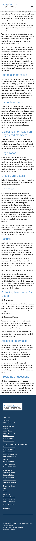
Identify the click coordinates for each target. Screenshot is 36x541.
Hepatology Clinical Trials (10, 454)
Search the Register (8, 504)
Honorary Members (8, 475)
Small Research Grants (9, 456)
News (4, 488)
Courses (5, 459)
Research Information (9, 447)
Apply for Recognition (9, 499)
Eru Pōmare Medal (8, 477)
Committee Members (9, 497)
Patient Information (8, 441)
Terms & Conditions (17, 527)
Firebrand (12, 529)
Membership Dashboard (9, 482)
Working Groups (7, 431)
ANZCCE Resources (9, 464)
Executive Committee (9, 422)
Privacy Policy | (7, 527)
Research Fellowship (9, 449)
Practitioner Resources (9, 466)
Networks (5, 428)
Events (5, 491)
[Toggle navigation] (31, 6)
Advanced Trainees (8, 438)
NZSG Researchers (8, 436)
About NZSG (6, 420)
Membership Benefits (9, 472)
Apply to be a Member (9, 480)
